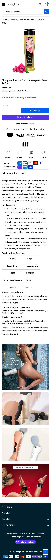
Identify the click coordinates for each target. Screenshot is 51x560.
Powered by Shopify (34, 551)
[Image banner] (25, 367)
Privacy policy (24, 533)
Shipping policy (18, 537)
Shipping (6, 91)
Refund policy (12, 533)
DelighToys (20, 551)
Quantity (5, 105)
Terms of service (38, 533)
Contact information (33, 537)
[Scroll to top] (45, 552)
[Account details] (40, 5)
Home (4, 19)
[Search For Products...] (46, 11)
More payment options (25, 123)
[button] (4, 4)
